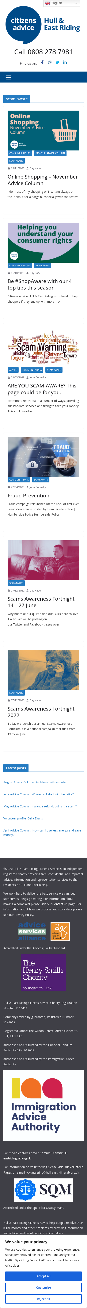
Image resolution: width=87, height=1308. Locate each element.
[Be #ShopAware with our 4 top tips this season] (43, 243)
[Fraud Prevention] (43, 457)
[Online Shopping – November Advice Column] (43, 130)
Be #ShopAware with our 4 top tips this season (40, 284)
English (56, 3)
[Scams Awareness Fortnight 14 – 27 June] (43, 560)
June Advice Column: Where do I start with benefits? (38, 794)
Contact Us (60, 904)
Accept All (43, 1276)
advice (13, 369)
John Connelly (38, 377)
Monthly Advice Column (50, 153)
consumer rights (19, 153)
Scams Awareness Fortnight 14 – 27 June (41, 602)
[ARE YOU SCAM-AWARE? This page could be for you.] (43, 347)
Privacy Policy (24, 915)
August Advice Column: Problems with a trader (35, 782)
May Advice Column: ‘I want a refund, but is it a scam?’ (40, 806)
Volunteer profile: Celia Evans (23, 818)
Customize (43, 1287)
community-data (32, 369)
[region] (43, 1271)
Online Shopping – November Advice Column (43, 180)
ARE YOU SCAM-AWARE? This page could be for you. (42, 388)
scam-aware (16, 160)
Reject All (43, 1299)
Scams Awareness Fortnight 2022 (41, 712)
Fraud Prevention (28, 495)
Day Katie (35, 168)
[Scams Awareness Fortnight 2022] (43, 670)
